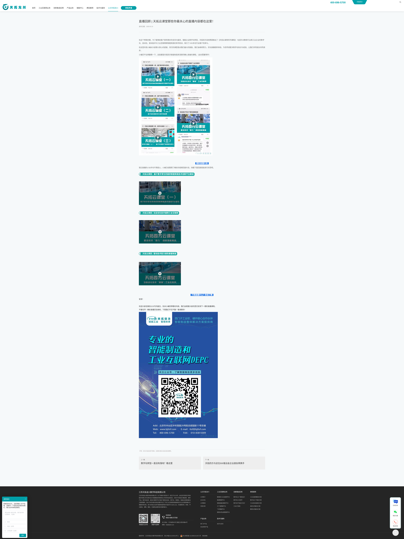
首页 (33, 8)
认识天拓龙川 (113, 8)
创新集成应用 (59, 8)
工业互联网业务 (44, 8)
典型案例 (90, 8)
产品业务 (70, 8)
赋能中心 (80, 8)
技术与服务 (100, 8)
